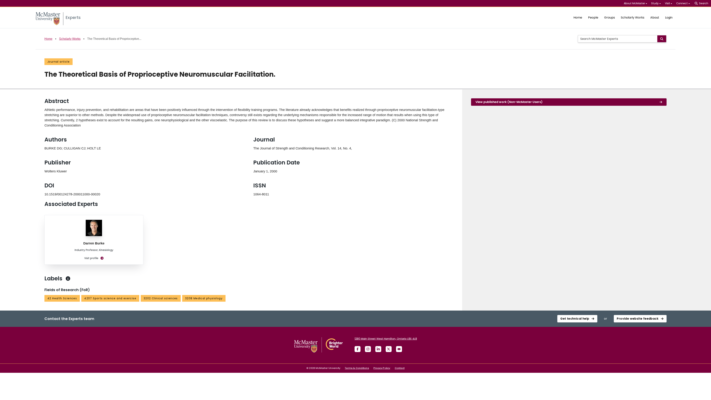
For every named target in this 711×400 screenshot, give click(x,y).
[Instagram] (368, 349)
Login (668, 17)
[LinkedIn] (378, 349)
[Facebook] (357, 349)
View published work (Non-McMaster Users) (509, 102)
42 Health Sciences (62, 298)
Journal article (58, 62)
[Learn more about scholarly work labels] (68, 278)
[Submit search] (661, 38)
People (593, 17)
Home (577, 17)
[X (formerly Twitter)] (389, 349)
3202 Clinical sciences (161, 298)
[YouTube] (399, 349)
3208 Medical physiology (204, 298)
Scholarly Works (632, 17)
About (654, 17)
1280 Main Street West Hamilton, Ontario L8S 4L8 (386, 338)
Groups (609, 17)
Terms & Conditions (357, 368)
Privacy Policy (381, 368)
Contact (400, 368)
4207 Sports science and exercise (110, 298)
